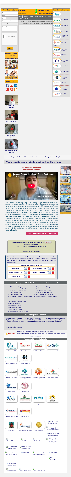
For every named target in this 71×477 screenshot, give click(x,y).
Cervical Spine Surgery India (18, 290)
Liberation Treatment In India (18, 289)
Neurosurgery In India (14, 307)
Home (7, 157)
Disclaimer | (49, 282)
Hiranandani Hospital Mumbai (25, 364)
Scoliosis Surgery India (14, 305)
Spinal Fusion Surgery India (18, 287)
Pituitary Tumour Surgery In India (45, 289)
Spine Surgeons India (16, 294)
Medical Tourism (28, 16)
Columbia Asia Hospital (64, 36)
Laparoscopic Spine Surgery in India (46, 296)
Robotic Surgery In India (15, 309)
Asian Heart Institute (64, 50)
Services (19, 16)
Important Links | (38, 282)
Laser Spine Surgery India (43, 290)
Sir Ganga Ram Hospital (65, 60)
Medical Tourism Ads (12, 53)
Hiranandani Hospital (64, 77)
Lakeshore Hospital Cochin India (12, 417)
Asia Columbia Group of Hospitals (11, 364)
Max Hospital (64, 31)
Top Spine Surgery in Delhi (34, 320)
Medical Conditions (11, 55)
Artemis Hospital (65, 25)
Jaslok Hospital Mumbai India (53, 378)
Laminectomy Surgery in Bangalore (36, 321)
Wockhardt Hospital (63, 55)
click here (48, 242)
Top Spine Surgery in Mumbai (13, 320)
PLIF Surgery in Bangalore (54, 321)
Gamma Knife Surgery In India (17, 301)
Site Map (57, 282)
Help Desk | (28, 282)
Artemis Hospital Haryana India (39, 455)
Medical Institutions (40, 16)
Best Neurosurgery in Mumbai (14, 318)
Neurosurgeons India (14, 303)
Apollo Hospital (65, 14)
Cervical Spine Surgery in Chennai (15, 321)
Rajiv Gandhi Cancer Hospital (53, 442)
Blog (20, 18)
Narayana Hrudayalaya (64, 88)
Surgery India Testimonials (18, 157)
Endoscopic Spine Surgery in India (18, 311)
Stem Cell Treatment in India (44, 292)
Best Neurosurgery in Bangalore (56, 318)
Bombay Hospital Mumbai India (39, 378)
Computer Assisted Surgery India (45, 287)
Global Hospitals (65, 94)
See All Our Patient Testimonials (42, 234)
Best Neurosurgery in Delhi (34, 318)
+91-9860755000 (43, 10)
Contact (26, 18)
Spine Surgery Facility (12, 58)
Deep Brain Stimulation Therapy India (21, 296)
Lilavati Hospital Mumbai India (25, 378)
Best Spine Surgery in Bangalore (56, 320)
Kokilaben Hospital (63, 83)
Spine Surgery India (15, 292)
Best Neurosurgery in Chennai (14, 326)
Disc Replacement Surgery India (45, 294)
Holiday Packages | (17, 282)
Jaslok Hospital (65, 66)
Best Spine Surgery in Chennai (14, 327)
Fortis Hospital (65, 19)
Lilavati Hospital (65, 71)
